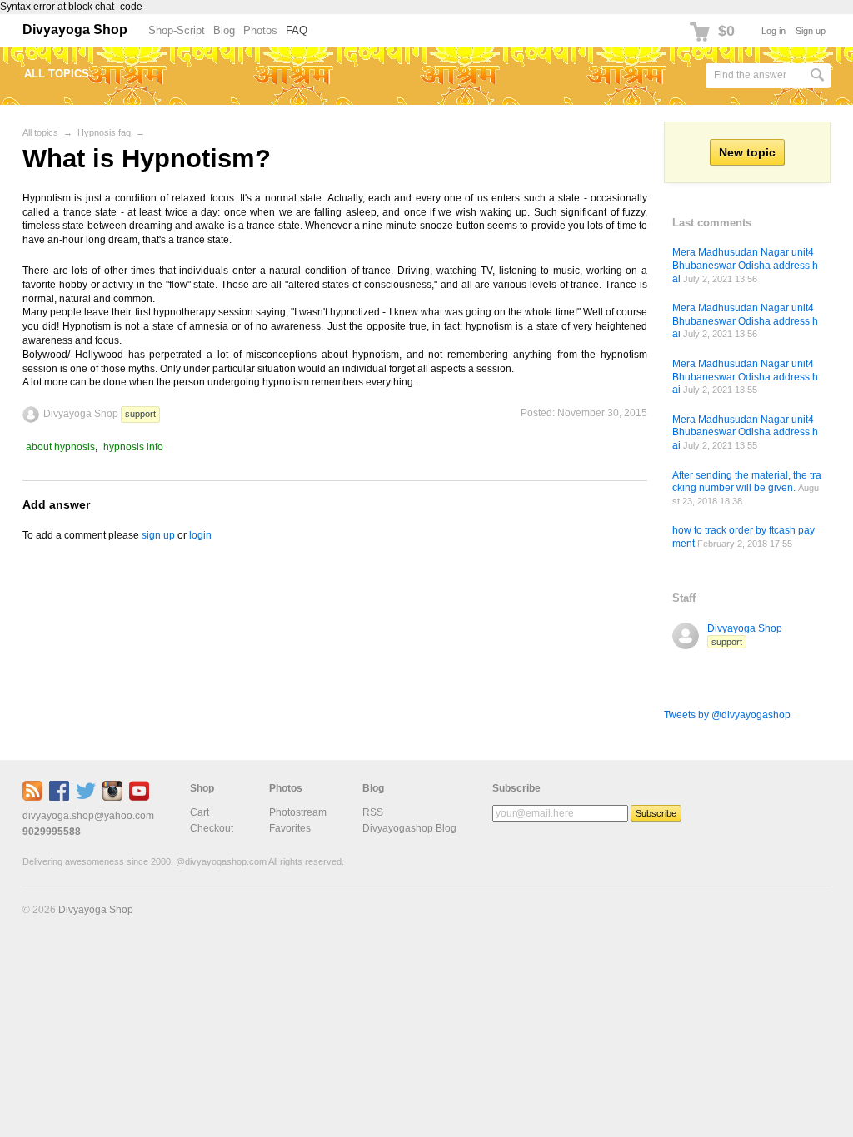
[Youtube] (139, 797)
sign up (158, 535)
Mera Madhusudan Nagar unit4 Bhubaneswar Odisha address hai (745, 265)
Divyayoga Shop (74, 29)
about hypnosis (60, 447)
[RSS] (32, 797)
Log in (773, 31)
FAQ (296, 30)
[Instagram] (112, 797)
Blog (224, 30)
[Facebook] (59, 797)
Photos (260, 30)
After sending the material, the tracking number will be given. (746, 481)
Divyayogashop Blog (409, 828)
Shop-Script (176, 30)
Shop (202, 788)
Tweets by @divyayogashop (727, 715)
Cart (199, 812)
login (200, 535)
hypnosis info (133, 447)
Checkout (211, 828)
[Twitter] (86, 797)
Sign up (811, 31)
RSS (372, 812)
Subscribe (516, 788)
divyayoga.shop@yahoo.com (88, 816)
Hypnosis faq (104, 132)
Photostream (298, 812)
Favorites (290, 828)
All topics (56, 73)
